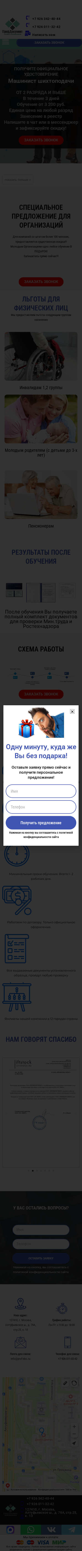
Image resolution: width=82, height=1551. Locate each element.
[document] (41, 775)
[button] (72, 711)
